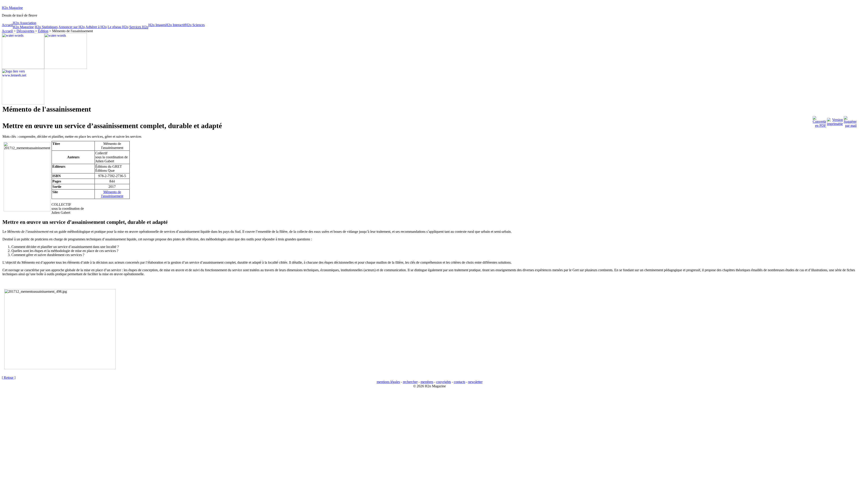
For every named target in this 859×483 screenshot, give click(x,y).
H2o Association (24, 23)
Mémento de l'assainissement (112, 194)
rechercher (410, 382)
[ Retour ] (8, 377)
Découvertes (25, 31)
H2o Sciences (195, 25)
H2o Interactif (175, 25)
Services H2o (138, 27)
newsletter (475, 382)
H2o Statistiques (46, 27)
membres (427, 382)
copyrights (443, 382)
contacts (459, 382)
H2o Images (157, 25)
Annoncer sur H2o (71, 27)
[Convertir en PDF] (819, 121)
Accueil (7, 25)
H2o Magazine (12, 8)
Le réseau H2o (118, 27)
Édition (43, 31)
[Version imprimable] (835, 121)
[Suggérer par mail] (850, 121)
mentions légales (388, 382)
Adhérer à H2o (96, 27)
